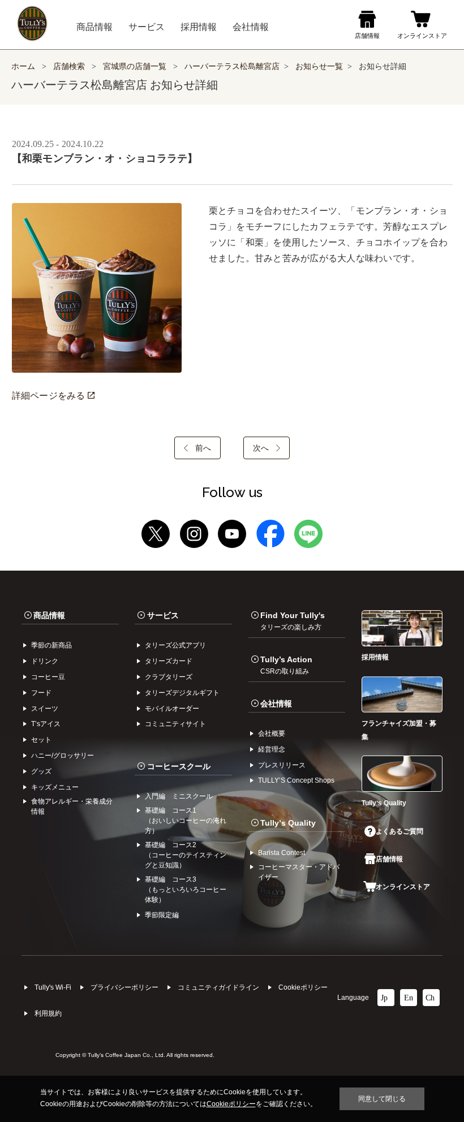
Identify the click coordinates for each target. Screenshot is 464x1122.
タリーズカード (168, 661)
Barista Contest (281, 853)
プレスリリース (282, 765)
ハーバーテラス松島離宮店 (232, 66)
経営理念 (271, 749)
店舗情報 (389, 859)
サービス (163, 615)
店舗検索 (69, 66)
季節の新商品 (51, 645)
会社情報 (276, 703)
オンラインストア (403, 887)
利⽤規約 (48, 1013)
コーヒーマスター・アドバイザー (299, 872)
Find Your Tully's (292, 621)
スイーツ (44, 709)
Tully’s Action (286, 665)
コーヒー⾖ (48, 677)
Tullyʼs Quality (288, 822)
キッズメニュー (55, 787)
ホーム (23, 66)
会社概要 (271, 733)
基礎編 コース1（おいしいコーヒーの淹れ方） (185, 820)
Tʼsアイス (46, 724)
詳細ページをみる (50, 395)
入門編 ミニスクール (179, 796)
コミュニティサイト (175, 724)
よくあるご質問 (399, 831)
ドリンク (44, 661)
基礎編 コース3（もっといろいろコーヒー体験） (185, 889)
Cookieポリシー (303, 987)
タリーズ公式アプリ (175, 645)
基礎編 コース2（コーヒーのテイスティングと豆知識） (185, 855)
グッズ (41, 771)
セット (41, 740)
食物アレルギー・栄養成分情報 (72, 806)
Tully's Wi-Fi (53, 987)
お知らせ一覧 (319, 66)
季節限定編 (162, 915)
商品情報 (49, 615)
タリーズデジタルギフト (182, 693)
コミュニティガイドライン (218, 987)
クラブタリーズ (168, 677)
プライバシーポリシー (124, 987)
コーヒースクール (178, 766)
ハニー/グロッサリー (62, 755)
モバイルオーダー (172, 709)
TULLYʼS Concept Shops (296, 780)
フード (41, 693)
